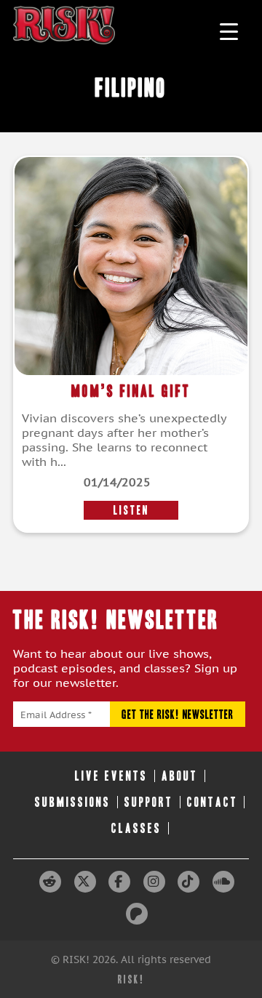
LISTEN (131, 510)
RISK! (131, 979)
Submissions (73, 802)
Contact (212, 802)
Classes (136, 828)
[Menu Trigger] (229, 31)
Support (148, 802)
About (180, 776)
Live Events (111, 776)
